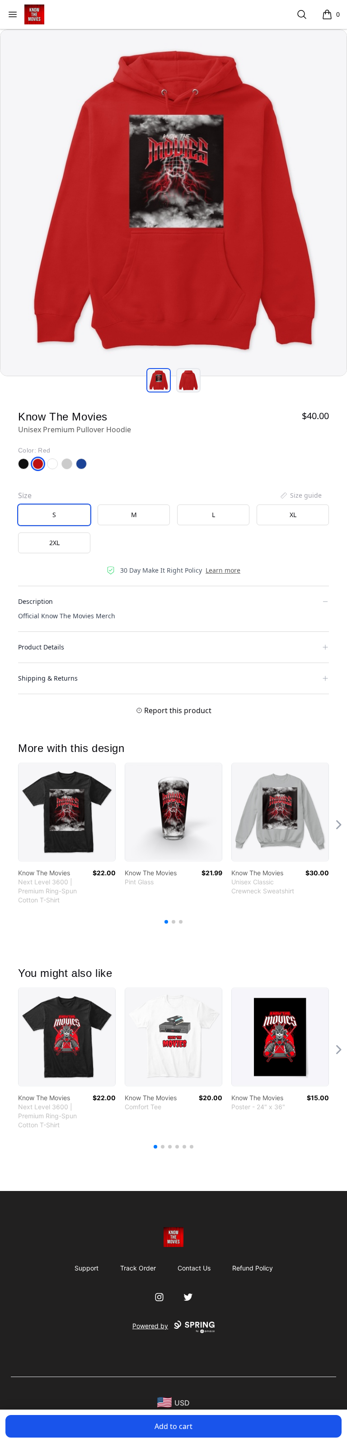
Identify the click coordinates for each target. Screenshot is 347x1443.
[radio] (54, 514)
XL (293, 514)
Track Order (138, 1268)
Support (86, 1268)
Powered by (150, 1326)
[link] (67, 812)
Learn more (223, 570)
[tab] (158, 380)
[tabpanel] (173, 202)
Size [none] (25, 495)
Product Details (41, 647)
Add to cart (173, 1426)
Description (35, 601)
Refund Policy (252, 1268)
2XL (54, 542)
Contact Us (194, 1268)
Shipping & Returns (48, 678)
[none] (300, 495)
